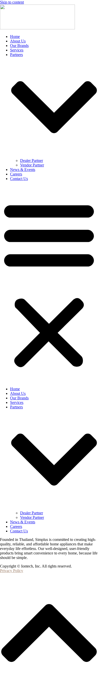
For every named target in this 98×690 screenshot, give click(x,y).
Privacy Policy (11, 571)
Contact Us (19, 178)
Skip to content (12, 2)
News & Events (22, 169)
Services (16, 50)
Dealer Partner (31, 160)
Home (15, 36)
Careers (16, 174)
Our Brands (19, 45)
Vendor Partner (32, 165)
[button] (49, 284)
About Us (18, 41)
